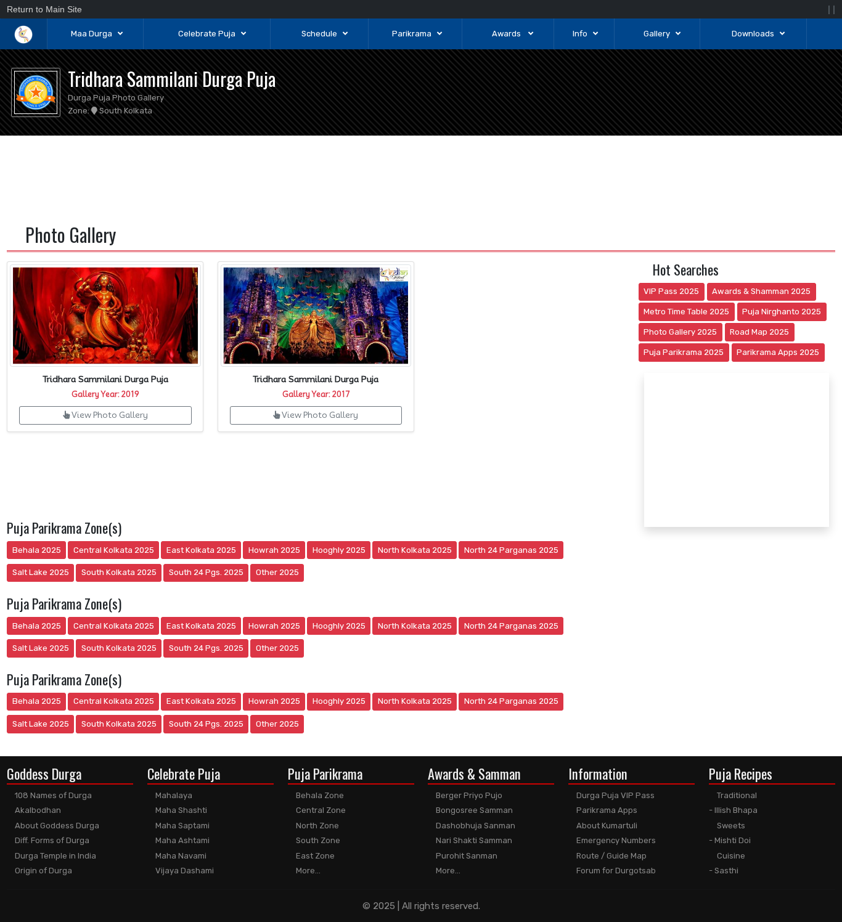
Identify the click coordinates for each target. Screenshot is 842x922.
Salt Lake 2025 (40, 572)
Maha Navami (179, 855)
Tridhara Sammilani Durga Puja (172, 78)
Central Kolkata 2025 (113, 550)
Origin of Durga (42, 870)
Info (580, 33)
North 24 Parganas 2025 (511, 550)
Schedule (319, 33)
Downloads (753, 33)
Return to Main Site (44, 9)
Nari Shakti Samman (473, 840)
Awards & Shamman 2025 (761, 291)
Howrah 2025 (274, 550)
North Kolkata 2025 (415, 550)
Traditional (736, 795)
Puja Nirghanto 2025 (781, 311)
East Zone (314, 855)
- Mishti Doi (730, 840)
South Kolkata (124, 110)
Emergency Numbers (615, 840)
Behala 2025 (36, 550)
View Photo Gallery (109, 415)
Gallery (657, 33)
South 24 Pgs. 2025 (206, 572)
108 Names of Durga (52, 795)
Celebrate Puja (206, 33)
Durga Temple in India (54, 855)
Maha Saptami (181, 825)
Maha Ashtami (181, 840)
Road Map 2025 (759, 332)
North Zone (316, 825)
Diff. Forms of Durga (51, 840)
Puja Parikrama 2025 (684, 352)
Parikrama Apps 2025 (778, 352)
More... (307, 870)
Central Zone (320, 810)
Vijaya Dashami (183, 870)
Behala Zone (319, 795)
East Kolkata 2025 (201, 550)
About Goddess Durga (56, 825)
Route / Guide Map (610, 855)
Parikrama (411, 33)
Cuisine (730, 855)
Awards (507, 33)
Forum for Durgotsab (615, 870)
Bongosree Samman (473, 810)
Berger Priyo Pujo (468, 795)
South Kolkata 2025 (119, 572)
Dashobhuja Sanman (474, 825)
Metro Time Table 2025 (686, 311)
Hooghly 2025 (339, 550)
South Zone (317, 840)
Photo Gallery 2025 (680, 332)
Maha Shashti (180, 810)
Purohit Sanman (465, 855)
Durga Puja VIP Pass (614, 795)
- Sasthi (723, 870)
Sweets (730, 825)
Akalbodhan (37, 810)
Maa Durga (91, 33)
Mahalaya (172, 795)
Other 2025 (277, 572)
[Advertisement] (421, 177)
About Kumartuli (605, 825)
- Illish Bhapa (733, 810)
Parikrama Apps (605, 810)
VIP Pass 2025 (671, 291)
